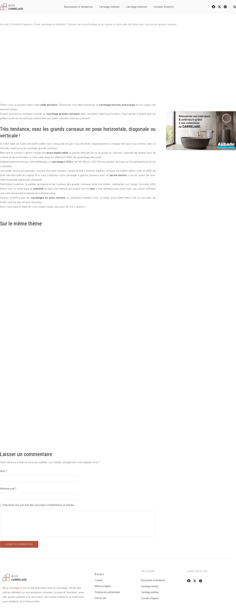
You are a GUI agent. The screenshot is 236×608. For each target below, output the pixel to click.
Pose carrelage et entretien (50, 24)
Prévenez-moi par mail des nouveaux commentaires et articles (38, 505)
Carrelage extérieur (136, 6)
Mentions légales (103, 586)
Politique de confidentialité (107, 592)
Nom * (3, 471)
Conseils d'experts (21, 24)
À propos (99, 574)
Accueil (4, 24)
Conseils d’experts (163, 6)
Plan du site (100, 598)
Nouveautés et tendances (78, 6)
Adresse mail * (8, 488)
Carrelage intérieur (109, 6)
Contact (98, 580)
